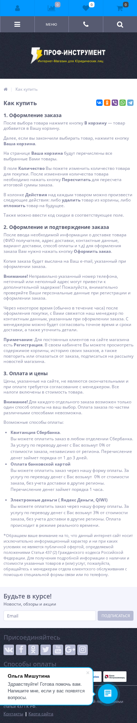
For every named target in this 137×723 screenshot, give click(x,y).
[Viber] (115, 103)
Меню (51, 24)
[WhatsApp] (122, 103)
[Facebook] (21, 650)
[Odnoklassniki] (33, 650)
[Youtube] (58, 650)
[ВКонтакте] (99, 103)
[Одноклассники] (107, 103)
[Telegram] (130, 103)
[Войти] (17, 8)
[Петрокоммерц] (114, 676)
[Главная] (5, 89)
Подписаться (116, 615)
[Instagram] (82, 650)
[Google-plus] (70, 650)
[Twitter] (45, 650)
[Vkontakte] (9, 650)
